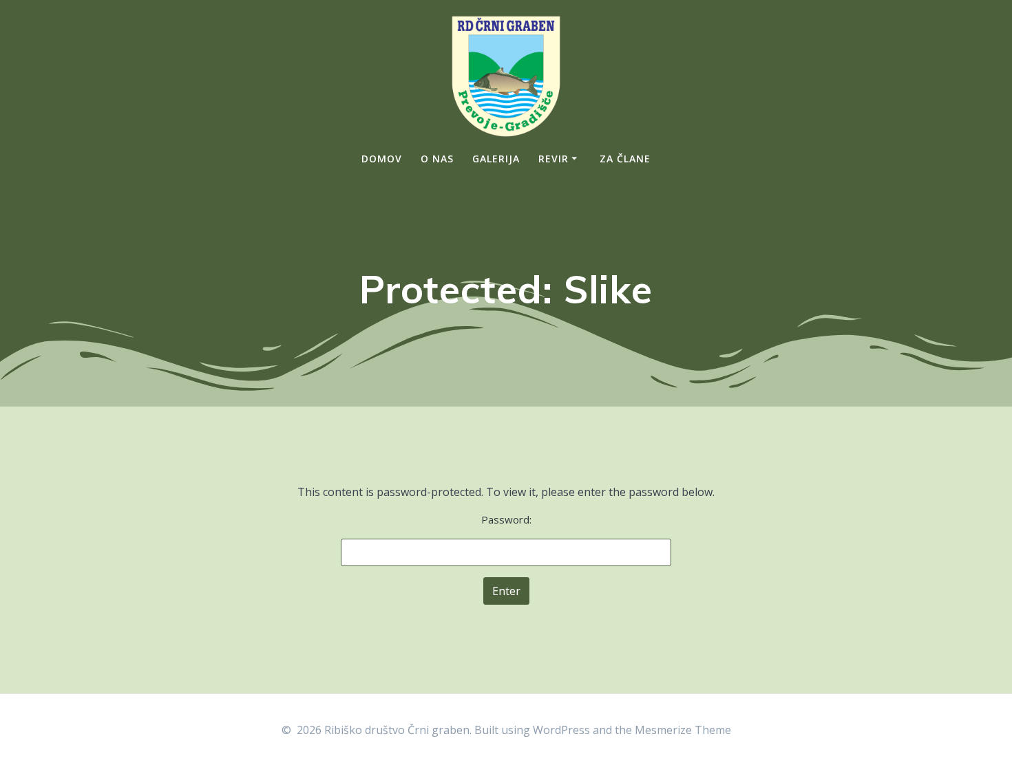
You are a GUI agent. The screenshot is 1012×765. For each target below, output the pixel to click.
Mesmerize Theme (683, 729)
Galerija (496, 158)
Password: (506, 519)
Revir (553, 158)
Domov (381, 158)
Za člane (625, 158)
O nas (437, 158)
